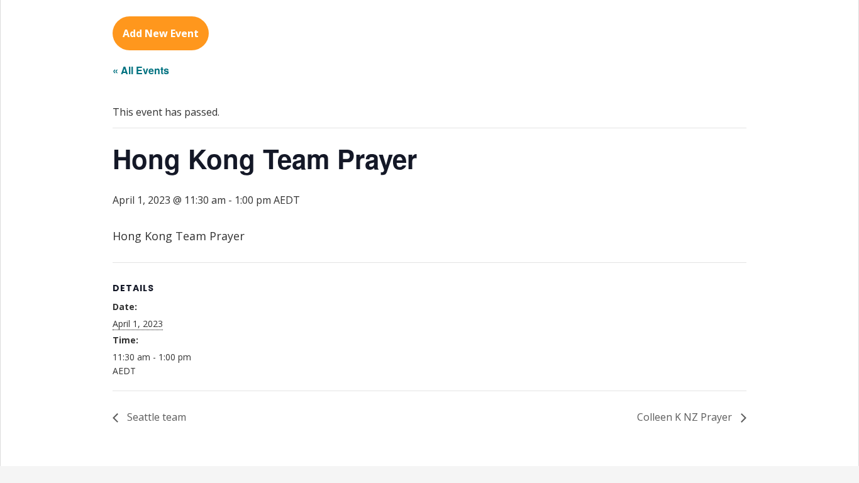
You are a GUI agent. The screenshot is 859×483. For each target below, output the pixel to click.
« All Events (141, 70)
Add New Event (161, 33)
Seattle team (155, 417)
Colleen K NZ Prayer (685, 417)
